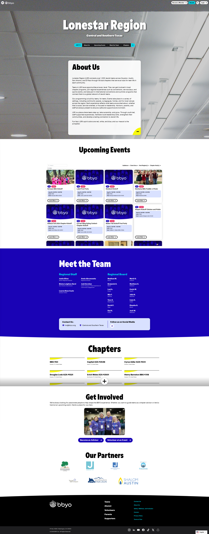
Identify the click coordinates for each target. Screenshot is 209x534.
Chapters (126, 45)
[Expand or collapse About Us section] (137, 131)
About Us (87, 45)
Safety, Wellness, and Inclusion (143, 508)
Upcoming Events (99, 45)
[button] (2, 2)
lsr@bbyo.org (70, 325)
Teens (107, 502)
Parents (108, 514)
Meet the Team (114, 45)
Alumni (107, 506)
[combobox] (201, 532)
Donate (192, 2)
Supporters (109, 518)
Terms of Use (138, 519)
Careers (136, 512)
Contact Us (137, 501)
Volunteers (109, 510)
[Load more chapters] (104, 381)
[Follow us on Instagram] (112, 326)
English (202, 532)
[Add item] (133, 45)
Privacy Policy (138, 516)
